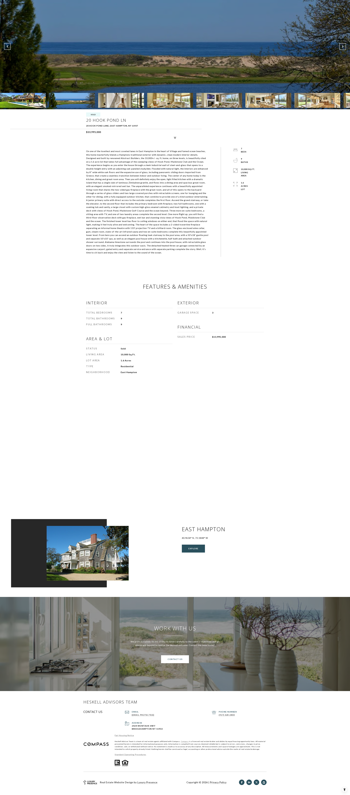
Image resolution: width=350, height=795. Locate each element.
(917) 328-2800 (227, 715)
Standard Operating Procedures (130, 754)
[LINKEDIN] (249, 782)
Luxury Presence (147, 782)
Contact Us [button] (175, 659)
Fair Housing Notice (124, 735)
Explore (193, 548)
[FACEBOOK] (241, 782)
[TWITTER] (256, 782)
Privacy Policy (218, 782)
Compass (185, 741)
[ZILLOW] (264, 782)
